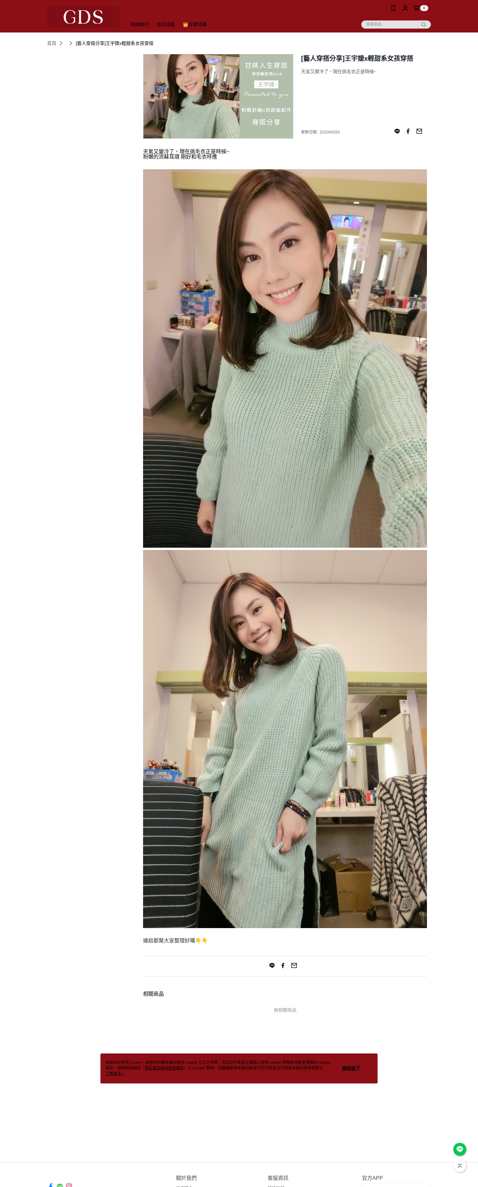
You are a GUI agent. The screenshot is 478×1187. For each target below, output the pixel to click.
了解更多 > (115, 1073)
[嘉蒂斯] (83, 17)
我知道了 (351, 1068)
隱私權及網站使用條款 (164, 1068)
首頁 (51, 43)
